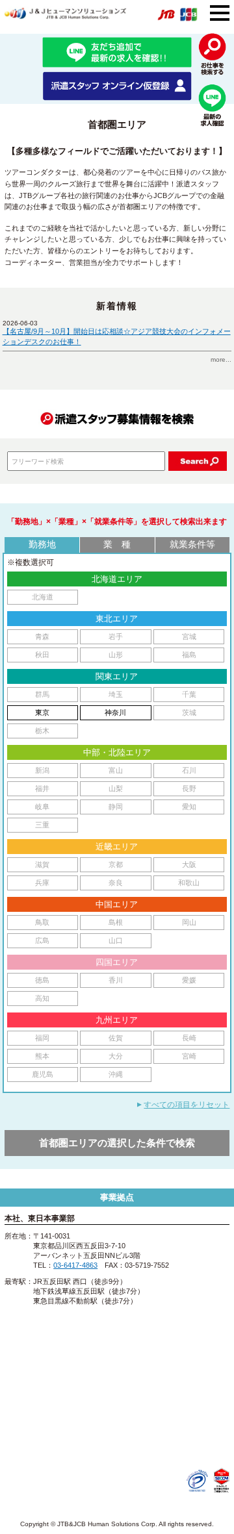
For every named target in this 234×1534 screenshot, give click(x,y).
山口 (116, 940)
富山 (116, 770)
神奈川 (115, 712)
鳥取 (42, 922)
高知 (42, 998)
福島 (189, 655)
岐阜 (42, 807)
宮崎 (189, 1056)
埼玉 (116, 694)
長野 (189, 788)
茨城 (189, 712)
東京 (42, 712)
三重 (42, 825)
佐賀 (116, 1038)
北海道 (42, 597)
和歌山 (189, 882)
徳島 (42, 980)
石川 (189, 770)
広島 (42, 940)
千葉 (189, 694)
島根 (116, 922)
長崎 (189, 1038)
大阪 (189, 864)
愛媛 (189, 980)
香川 (116, 980)
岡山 (189, 922)
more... (221, 359)
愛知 (189, 807)
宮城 (189, 636)
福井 (42, 788)
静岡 (116, 807)
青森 (42, 636)
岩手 (116, 636)
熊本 (42, 1056)
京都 (116, 864)
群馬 (42, 694)
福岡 (42, 1038)
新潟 (42, 770)
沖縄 (116, 1074)
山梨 (116, 788)
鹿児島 (42, 1074)
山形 (116, 655)
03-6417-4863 (75, 1265)
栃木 (42, 731)
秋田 (42, 655)
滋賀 (42, 864)
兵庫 (42, 882)
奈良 (116, 882)
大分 (116, 1056)
